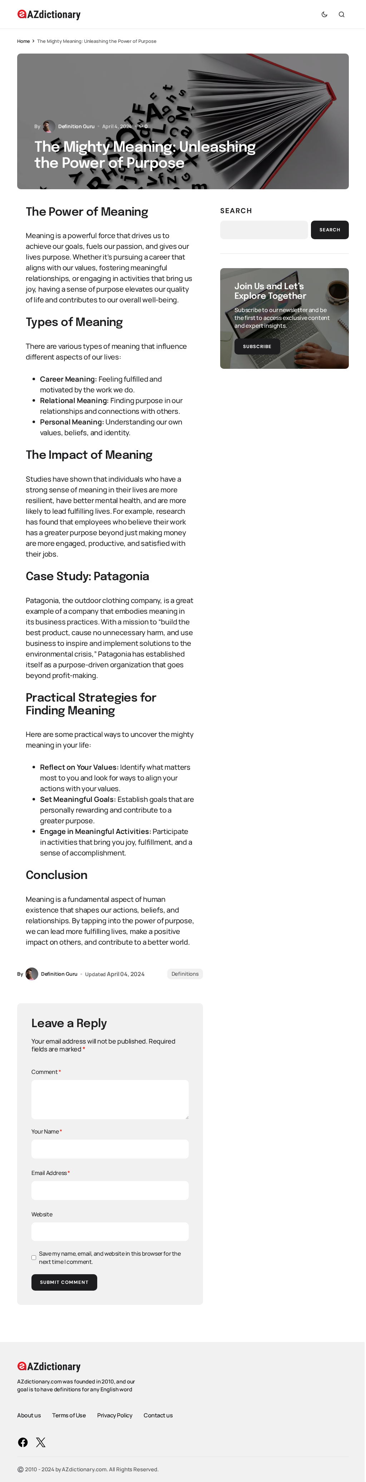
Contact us (158, 1415)
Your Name (46, 1131)
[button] (324, 14)
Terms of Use (69, 1415)
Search (236, 210)
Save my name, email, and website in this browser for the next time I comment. (110, 1257)
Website (41, 1214)
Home (23, 41)
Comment (46, 1072)
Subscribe (257, 346)
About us (29, 1415)
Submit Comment (64, 1282)
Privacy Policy (114, 1415)
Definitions (185, 974)
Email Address (50, 1173)
